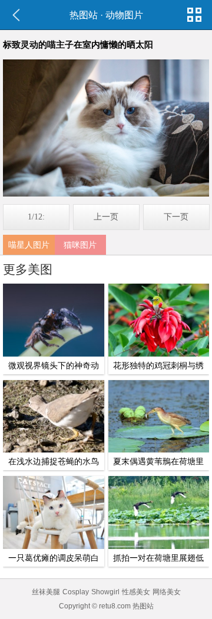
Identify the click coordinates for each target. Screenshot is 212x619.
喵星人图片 (28, 244)
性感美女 (136, 592)
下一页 (176, 216)
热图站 (83, 15)
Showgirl (105, 592)
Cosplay (75, 592)
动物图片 (124, 15)
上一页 (106, 216)
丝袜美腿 (46, 592)
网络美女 (167, 592)
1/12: (36, 216)
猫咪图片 (80, 244)
